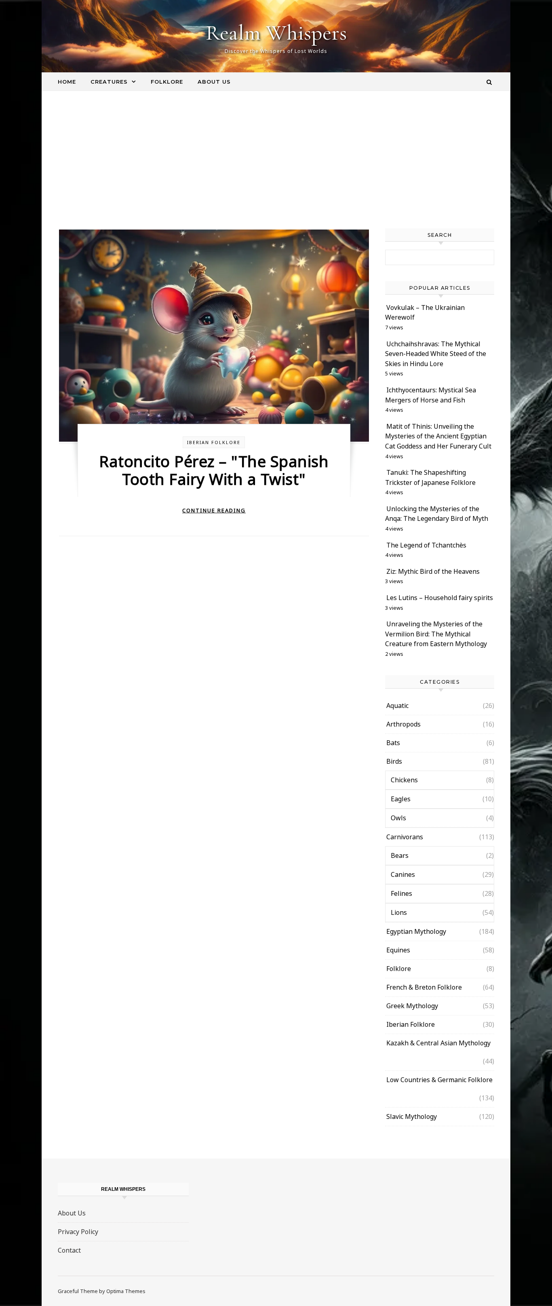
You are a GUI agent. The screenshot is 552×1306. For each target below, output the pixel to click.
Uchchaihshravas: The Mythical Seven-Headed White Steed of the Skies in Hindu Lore (435, 353)
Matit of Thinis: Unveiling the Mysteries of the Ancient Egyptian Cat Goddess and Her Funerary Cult (438, 436)
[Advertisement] (276, 167)
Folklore (167, 81)
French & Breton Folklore (424, 987)
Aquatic (397, 705)
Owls (398, 817)
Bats (393, 742)
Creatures (109, 81)
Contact (69, 1250)
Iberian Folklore (213, 442)
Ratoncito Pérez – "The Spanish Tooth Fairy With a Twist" (214, 470)
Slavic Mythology (411, 1116)
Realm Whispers (276, 32)
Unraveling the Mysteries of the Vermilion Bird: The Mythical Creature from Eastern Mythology (436, 633)
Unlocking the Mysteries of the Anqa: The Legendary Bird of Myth (436, 513)
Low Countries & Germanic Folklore (439, 1079)
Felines (401, 893)
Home (67, 81)
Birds (394, 761)
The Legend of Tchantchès (426, 545)
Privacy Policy (78, 1231)
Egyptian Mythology (416, 931)
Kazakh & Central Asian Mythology (438, 1042)
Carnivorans (404, 836)
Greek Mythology (412, 1005)
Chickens (404, 779)
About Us (214, 81)
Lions (399, 912)
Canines (403, 874)
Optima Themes (125, 1291)
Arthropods (403, 724)
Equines (398, 950)
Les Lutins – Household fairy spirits (439, 597)
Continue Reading (214, 510)
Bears (400, 855)
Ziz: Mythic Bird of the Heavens (433, 571)
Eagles (401, 798)
